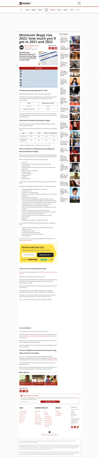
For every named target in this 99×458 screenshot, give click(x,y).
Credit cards (37, 411)
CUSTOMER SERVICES (23, 411)
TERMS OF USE (22, 415)
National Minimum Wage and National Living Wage (34, 336)
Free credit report (48, 422)
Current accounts (39, 420)
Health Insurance (48, 424)
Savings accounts (39, 418)
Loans (36, 413)
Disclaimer (55, 435)
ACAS (27, 292)
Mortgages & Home (40, 10)
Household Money (27, 10)
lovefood (57, 411)
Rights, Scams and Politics (32, 45)
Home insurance (47, 418)
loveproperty (58, 415)
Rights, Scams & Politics (52, 10)
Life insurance (38, 417)
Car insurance (47, 416)
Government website (26, 240)
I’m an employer (27, 82)
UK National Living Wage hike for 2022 (33, 71)
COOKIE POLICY (22, 418)
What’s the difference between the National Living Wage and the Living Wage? (39, 86)
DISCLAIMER (21, 420)
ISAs (45, 411)
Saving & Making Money (46, 9)
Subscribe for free (50, 401)
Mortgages (37, 415)
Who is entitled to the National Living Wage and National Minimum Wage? (37, 77)
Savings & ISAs (72, 10)
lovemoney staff (28, 47)
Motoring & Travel (59, 10)
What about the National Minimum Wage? (35, 73)
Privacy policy (49, 435)
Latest (21, 9)
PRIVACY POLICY (22, 417)
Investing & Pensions (65, 10)
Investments (47, 425)
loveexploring (58, 413)
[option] (25, 380)
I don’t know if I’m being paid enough (33, 80)
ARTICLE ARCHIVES (22, 413)
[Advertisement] (49, 22)
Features (78, 9)
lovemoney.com (48, 434)
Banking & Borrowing (34, 10)
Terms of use (44, 435)
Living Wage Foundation (51, 359)
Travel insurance (48, 420)
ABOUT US (21, 422)
